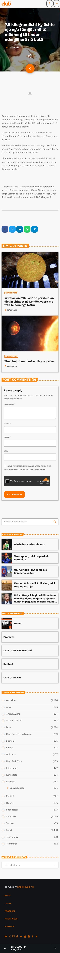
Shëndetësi (12, 809)
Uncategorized (17, 788)
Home (17, 623)
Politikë (10, 796)
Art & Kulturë (13, 713)
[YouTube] (6, 936)
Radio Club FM (25, 887)
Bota (8, 727)
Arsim (9, 707)
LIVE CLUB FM (12, 677)
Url (6, 451)
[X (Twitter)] (9, 936)
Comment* (9, 404)
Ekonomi (10, 741)
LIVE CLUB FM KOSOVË (17, 650)
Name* (7, 423)
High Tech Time (14, 761)
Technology (12, 837)
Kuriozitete (11, 293)
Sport (9, 830)
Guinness (11, 754)
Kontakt (8, 664)
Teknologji (11, 843)
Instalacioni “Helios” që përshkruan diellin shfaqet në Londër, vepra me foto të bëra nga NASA (29, 301)
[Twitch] (13, 936)
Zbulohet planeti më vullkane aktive (29, 361)
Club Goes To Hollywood (19, 734)
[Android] (36, 936)
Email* (7, 437)
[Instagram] (29, 936)
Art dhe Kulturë (14, 720)
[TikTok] (17, 936)
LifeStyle (10, 781)
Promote (8, 637)
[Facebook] (32, 936)
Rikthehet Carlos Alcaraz (29, 544)
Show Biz (11, 816)
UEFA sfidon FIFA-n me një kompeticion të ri (30, 571)
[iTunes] (25, 936)
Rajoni (9, 803)
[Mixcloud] (21, 936)
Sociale (10, 823)
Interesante (12, 768)
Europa (9, 747)
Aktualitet (11, 700)
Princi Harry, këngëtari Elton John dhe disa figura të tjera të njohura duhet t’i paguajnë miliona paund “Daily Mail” (35, 600)
